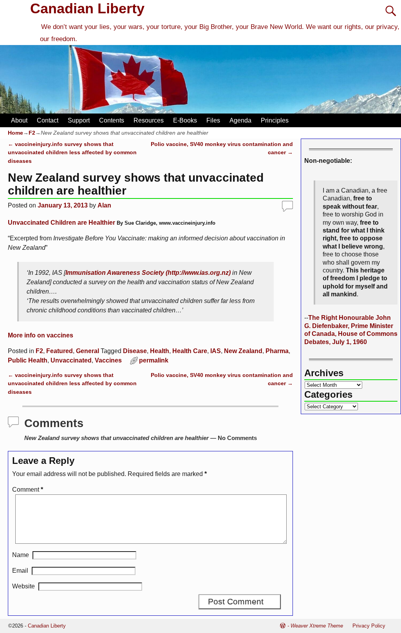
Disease (135, 351)
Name (20, 555)
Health (159, 351)
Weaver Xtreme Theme (317, 626)
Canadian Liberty (87, 8)
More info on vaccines (40, 335)
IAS (215, 351)
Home (15, 133)
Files (213, 120)
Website (23, 586)
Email (20, 570)
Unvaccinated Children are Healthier (61, 222)
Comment (27, 489)
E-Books (185, 120)
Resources (149, 120)
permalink (153, 360)
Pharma (277, 351)
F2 (32, 133)
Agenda (240, 120)
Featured (59, 351)
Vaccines (108, 360)
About (19, 120)
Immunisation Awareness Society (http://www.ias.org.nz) (148, 272)
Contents (111, 120)
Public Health (27, 360)
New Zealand (243, 351)
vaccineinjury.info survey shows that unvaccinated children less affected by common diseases (72, 152)
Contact (47, 120)
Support (79, 120)
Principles (275, 120)
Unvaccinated (71, 360)
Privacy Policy (368, 626)
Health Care (189, 351)
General (87, 351)
